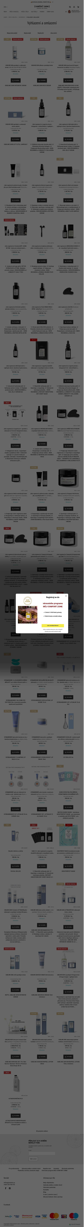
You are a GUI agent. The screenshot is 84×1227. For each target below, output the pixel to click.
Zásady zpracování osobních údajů (53, 631)
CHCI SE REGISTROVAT (52, 625)
